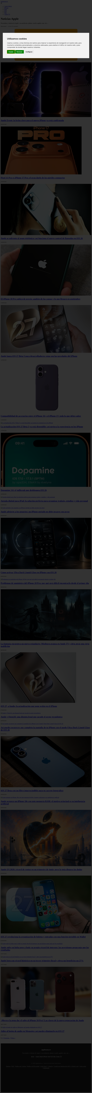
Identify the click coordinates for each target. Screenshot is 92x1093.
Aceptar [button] (11, 52)
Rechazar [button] (19, 52)
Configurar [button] (29, 52)
